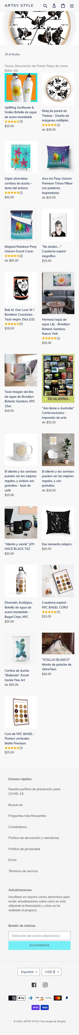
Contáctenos (17, 827)
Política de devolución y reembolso (33, 838)
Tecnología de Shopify (53, 1021)
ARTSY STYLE (19, 5)
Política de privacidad (24, 849)
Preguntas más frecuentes (27, 816)
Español (27, 972)
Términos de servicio (23, 871)
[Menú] (71, 5)
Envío (12, 860)
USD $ (50, 972)
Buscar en (15, 805)
